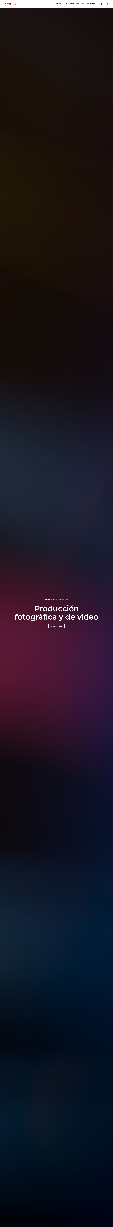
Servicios (80, 4)
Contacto (91, 4)
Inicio (58, 4)
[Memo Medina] (10, 4)
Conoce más (56, 626)
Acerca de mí (68, 4)
